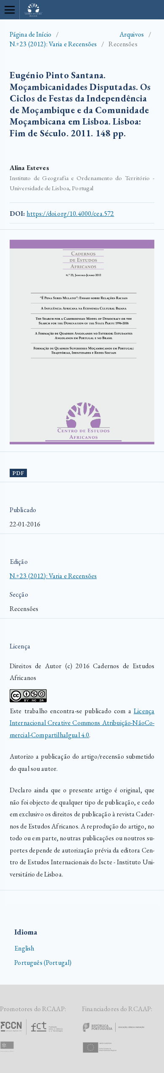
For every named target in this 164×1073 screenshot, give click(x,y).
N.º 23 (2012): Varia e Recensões (53, 44)
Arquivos (131, 34)
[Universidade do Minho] (8, 1055)
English (24, 948)
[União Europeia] (107, 1055)
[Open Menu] (9, 9)
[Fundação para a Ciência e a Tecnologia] (32, 1034)
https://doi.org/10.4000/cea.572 (70, 213)
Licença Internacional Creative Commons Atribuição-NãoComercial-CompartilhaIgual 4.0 (82, 722)
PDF (18, 473)
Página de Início (30, 34)
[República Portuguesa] (120, 1034)
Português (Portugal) (42, 962)
